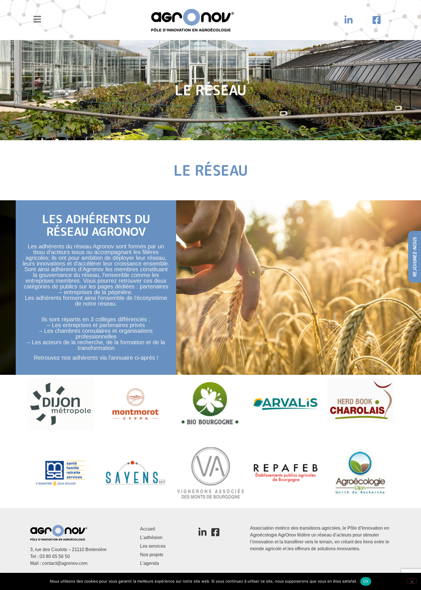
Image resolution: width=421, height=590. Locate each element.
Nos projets (151, 554)
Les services (153, 546)
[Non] (412, 581)
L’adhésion (151, 537)
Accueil (147, 528)
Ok (365, 581)
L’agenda (149, 563)
